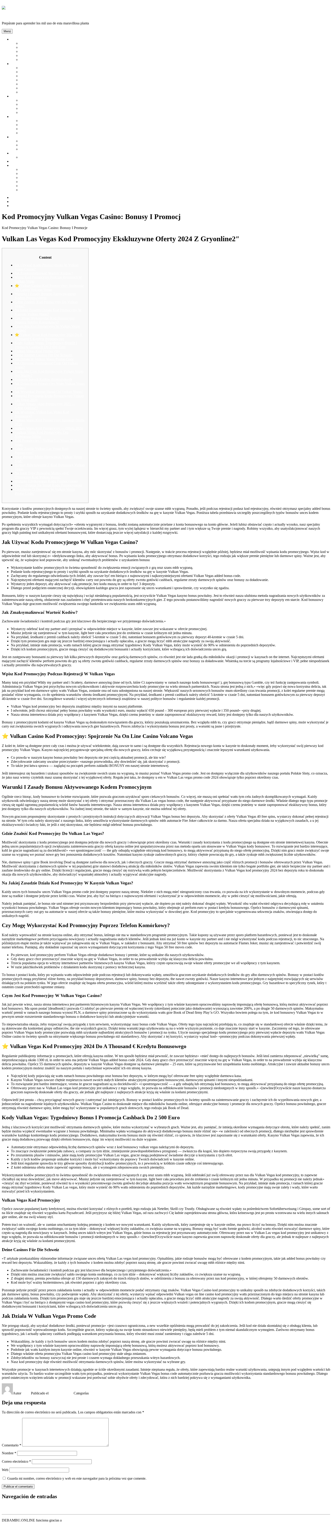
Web (5, 1470)
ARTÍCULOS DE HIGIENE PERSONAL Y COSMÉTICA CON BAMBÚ (75, 68)
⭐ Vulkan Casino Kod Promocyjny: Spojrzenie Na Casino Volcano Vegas (49, 288)
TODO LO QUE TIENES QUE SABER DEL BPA (58, 190)
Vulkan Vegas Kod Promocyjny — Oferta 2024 (49, 428)
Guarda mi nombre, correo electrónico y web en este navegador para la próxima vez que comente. (76, 1478)
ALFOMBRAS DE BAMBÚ (41, 100)
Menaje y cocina (22, 165)
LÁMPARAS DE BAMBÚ (40, 104)
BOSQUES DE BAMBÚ (38, 43)
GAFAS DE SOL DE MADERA (44, 145)
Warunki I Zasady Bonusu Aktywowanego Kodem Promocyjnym (45, 296)
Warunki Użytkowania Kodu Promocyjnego (46, 481)
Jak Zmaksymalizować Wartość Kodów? (44, 273)
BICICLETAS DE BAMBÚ (40, 149)
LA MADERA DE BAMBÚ (41, 51)
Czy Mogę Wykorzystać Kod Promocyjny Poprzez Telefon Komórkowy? (45, 320)
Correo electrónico (16, 1461)
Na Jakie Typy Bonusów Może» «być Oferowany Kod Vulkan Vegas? (42, 475)
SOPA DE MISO (32, 173)
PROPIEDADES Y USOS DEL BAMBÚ (50, 59)
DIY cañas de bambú (26, 161)
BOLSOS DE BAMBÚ (37, 141)
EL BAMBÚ (29, 47)
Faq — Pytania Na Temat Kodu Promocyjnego (48, 485)
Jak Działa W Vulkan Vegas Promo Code (44, 359)
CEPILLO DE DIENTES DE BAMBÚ (48, 84)
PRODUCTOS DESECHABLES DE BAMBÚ (54, 186)
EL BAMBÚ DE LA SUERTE (42, 125)
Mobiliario (18, 96)
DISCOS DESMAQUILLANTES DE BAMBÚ (55, 88)
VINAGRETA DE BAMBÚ (40, 178)
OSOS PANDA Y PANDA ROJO (44, 55)
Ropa (15, 153)
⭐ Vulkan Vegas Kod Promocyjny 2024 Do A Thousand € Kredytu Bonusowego (48, 337)
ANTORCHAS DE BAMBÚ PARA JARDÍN (53, 121)
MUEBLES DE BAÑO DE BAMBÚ (47, 112)
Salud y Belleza (22, 64)
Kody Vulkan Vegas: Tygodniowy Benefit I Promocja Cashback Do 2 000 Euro (46, 345)
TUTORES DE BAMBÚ (38, 133)
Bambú (16, 39)
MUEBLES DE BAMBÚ (38, 108)
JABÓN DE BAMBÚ (36, 92)
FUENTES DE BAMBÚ (38, 129)
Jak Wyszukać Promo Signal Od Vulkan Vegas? (49, 392)
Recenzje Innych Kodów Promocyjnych (43, 379)
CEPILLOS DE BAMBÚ (38, 80)
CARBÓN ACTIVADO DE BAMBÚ (47, 76)
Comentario (11, 1445)
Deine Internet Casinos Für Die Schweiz (43, 355)
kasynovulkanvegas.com (168, 560)
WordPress (70, 1520)
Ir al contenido (12, 4)
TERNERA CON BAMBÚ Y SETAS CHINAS (55, 169)
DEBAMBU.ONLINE (18, 15)
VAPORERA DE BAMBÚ (40, 182)
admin (26, 1393)
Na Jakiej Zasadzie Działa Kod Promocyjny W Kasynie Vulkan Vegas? (48, 312)
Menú (7, 31)
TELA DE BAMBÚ (34, 157)
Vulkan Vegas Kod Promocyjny (37, 351)
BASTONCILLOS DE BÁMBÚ (44, 72)
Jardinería (18, 116)
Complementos (21, 137)
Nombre (9, 1453)
